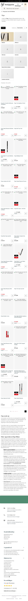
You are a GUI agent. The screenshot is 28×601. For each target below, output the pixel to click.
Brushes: (5, 456)
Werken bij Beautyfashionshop (10, 575)
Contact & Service (7, 562)
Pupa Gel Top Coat (18, 128)
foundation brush (18, 462)
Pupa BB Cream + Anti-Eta (19, 208)
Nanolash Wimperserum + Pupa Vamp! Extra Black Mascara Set (20, 372)
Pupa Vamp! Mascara (18, 398)
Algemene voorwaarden (10, 598)
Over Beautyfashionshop (9, 560)
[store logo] (7, 5)
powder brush (11, 462)
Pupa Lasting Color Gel (5, 181)
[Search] (4, 8)
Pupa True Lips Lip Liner (19, 288)
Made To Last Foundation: (9, 449)
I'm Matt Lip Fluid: (7, 473)
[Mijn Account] (22, 4)
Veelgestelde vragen (8, 568)
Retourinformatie (7, 566)
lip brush (8, 463)
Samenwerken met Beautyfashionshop (12, 572)
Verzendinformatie (7, 565)
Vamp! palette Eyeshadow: (9, 465)
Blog (5, 571)
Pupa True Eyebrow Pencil (19, 103)
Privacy (16, 598)
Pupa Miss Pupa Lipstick (6, 236)
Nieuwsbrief (6, 576)
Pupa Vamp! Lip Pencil (5, 398)
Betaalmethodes (7, 563)
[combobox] (14, 8)
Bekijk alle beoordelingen (9, 591)
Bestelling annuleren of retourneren (11, 569)
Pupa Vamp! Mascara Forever (20, 181)
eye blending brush (17, 463)
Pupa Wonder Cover (5, 316)
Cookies (20, 598)
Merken (13, 11)
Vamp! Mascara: (7, 481)
